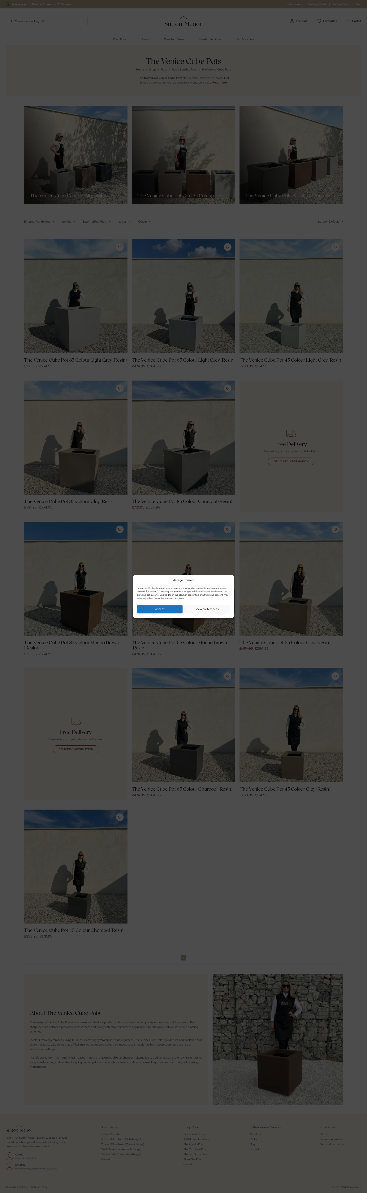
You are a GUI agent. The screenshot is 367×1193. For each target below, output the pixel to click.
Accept (160, 609)
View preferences (207, 609)
